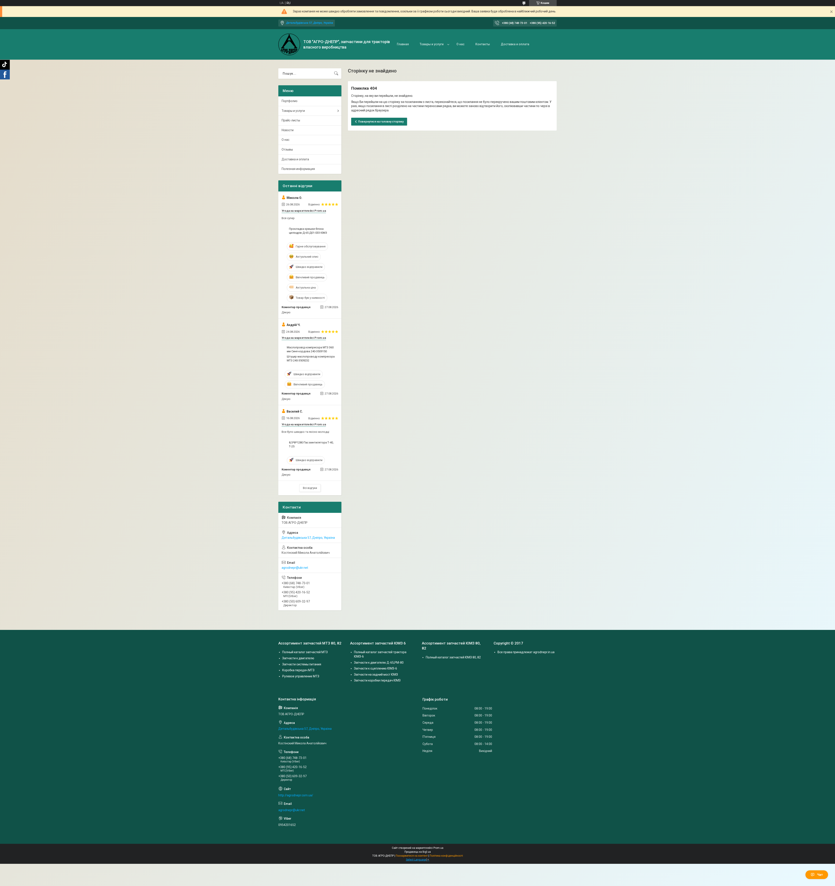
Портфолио (289, 101)
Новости (288, 130)
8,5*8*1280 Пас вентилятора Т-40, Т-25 (311, 444)
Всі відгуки (310, 488)
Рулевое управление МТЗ (300, 676)
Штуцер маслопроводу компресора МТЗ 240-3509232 (311, 358)
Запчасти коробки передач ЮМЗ (377, 680)
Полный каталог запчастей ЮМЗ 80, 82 (453, 657)
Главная (403, 44)
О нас (460, 44)
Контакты (482, 44)
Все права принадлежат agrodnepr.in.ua (526, 652)
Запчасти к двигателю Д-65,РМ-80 (379, 662)
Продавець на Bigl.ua (417, 851)
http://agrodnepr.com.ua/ (295, 795)
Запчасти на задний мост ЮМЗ (376, 674)
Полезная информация (298, 169)
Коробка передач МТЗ (298, 670)
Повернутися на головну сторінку (381, 121)
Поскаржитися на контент (412, 855)
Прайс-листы (291, 120)
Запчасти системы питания (301, 664)
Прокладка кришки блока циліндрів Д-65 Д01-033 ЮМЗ (308, 230)
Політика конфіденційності (446, 855)
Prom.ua (438, 847)
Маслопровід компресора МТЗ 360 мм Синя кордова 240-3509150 (310, 349)
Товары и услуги (432, 44)
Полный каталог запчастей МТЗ (305, 652)
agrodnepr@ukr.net (295, 567)
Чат (820, 874)
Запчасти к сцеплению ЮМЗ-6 (375, 668)
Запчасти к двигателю (298, 658)
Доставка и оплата (515, 44)
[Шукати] (336, 73)
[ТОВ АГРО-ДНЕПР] (289, 44)
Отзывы (287, 149)
